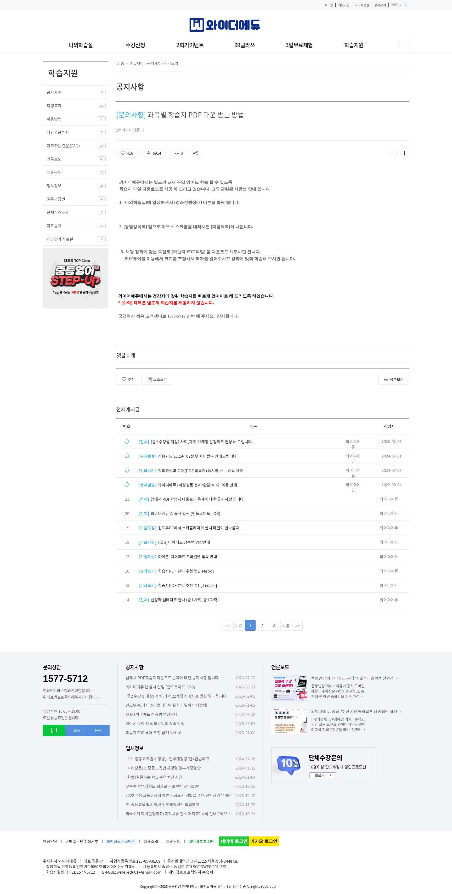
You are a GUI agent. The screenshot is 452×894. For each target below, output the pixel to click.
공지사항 (54, 92)
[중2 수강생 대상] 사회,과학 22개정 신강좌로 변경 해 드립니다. (196, 441)
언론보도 (54, 159)
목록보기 (397, 379)
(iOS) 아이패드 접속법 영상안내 (174, 542)
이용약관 (50, 841)
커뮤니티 (137, 63)
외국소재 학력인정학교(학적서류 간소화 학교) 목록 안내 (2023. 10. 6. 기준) (186, 813)
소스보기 (160, 379)
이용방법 (54, 119)
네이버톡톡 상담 (201, 841)
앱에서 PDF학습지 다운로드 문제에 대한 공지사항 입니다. (192, 499)
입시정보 (54, 185)
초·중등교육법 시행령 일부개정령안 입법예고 (162, 804)
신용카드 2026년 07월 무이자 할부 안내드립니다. (188, 456)
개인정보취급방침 (120, 841)
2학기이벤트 (190, 45)
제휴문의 (54, 172)
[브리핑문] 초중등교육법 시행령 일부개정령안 (163, 768)
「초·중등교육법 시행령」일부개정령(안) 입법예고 (167, 758)
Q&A (76, 730)
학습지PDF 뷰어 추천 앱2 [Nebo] (176, 571)
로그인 (328, 5)
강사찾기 (380, 5)
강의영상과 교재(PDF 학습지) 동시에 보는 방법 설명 (191, 470)
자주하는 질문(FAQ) (63, 145)
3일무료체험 (299, 45)
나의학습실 (362, 5)
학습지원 (354, 45)
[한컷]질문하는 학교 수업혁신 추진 (154, 777)
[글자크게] (404, 153)
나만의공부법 (58, 132)
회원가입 (343, 5)
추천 (131, 379)
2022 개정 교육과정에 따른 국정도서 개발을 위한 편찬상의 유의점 (179, 795)
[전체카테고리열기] (401, 45)
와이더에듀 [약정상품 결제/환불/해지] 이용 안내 (188, 485)
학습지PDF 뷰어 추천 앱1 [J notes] (178, 585)
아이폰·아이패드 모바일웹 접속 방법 (178, 556)
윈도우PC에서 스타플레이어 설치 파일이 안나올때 (189, 527)
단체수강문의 (58, 212)
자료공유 (54, 225)
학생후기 (54, 105)
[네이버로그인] (234, 841)
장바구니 (398, 4)
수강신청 (135, 45)
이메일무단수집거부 (81, 841)
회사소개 (150, 841)
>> (298, 626)
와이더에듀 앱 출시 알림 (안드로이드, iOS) (179, 513)
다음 (286, 626)
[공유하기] (195, 153)
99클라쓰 (244, 45)
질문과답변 (56, 199)
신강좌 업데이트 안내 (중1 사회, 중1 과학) (179, 599)
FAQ (98, 730)
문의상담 (52, 667)
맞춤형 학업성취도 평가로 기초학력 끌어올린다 (164, 786)
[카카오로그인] (264, 841)
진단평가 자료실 (60, 239)
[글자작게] (393, 153)
